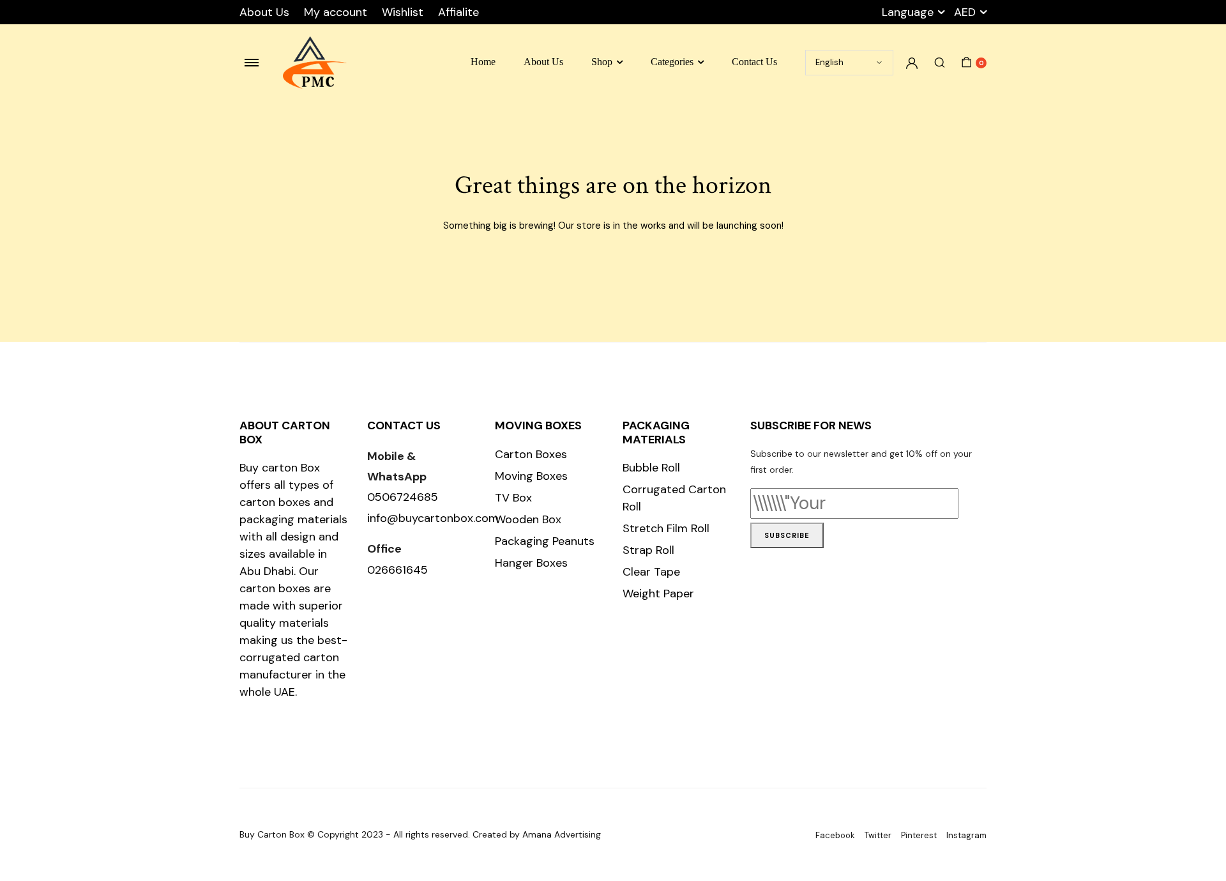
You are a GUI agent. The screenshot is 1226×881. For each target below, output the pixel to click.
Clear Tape (651, 571)
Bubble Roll (651, 467)
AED (965, 12)
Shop (601, 61)
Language (908, 12)
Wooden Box (528, 519)
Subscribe (787, 535)
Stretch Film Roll (666, 528)
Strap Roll (648, 550)
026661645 (397, 570)
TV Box (513, 497)
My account (335, 12)
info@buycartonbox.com (433, 518)
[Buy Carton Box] (315, 62)
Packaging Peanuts (544, 541)
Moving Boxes (531, 476)
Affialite (458, 12)
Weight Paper (658, 593)
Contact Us (754, 61)
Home (483, 61)
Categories (672, 61)
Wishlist (402, 12)
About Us (264, 12)
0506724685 (402, 497)
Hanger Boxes (531, 563)
